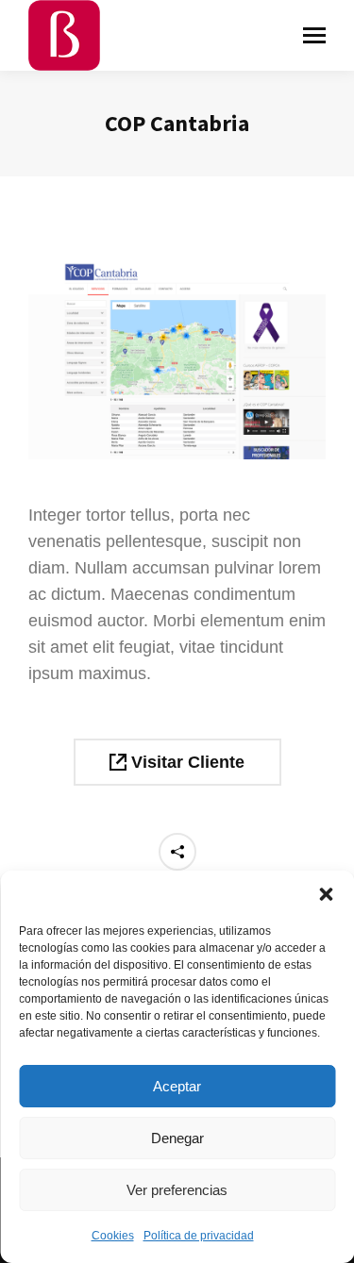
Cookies (113, 1235)
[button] (325, 894)
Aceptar (177, 1086)
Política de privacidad (198, 1235)
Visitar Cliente (185, 762)
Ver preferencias (177, 1190)
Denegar (177, 1138)
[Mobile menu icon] (314, 35)
